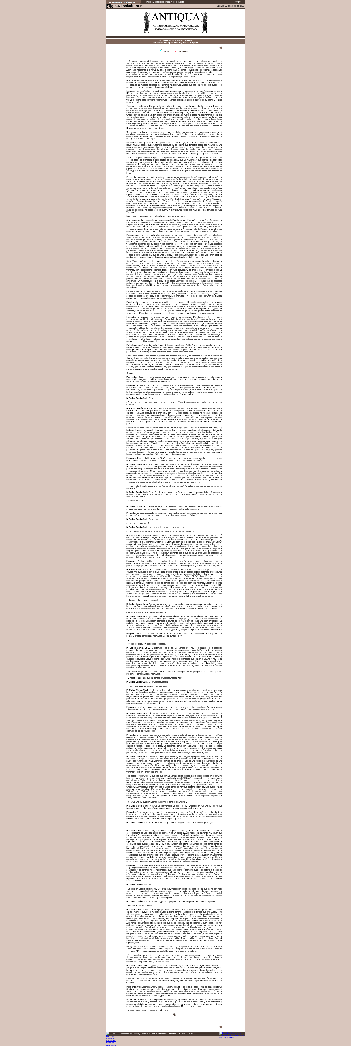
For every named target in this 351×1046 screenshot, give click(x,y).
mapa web (170, 2)
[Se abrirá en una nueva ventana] (123, 3)
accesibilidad (158, 2)
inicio (148, 2)
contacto (180, 2)
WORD (167, 51)
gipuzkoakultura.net (128, 6)
